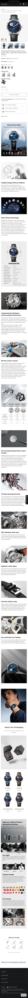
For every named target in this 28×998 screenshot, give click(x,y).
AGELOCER (11, 989)
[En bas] (26, 46)
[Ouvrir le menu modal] (26, 4)
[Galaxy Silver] (2, 67)
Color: (6, 64)
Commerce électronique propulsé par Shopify (11, 992)
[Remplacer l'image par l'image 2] (10, 46)
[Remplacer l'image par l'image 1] (4, 46)
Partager (5, 116)
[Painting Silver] (8, 67)
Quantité (3, 87)
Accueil (3, 9)
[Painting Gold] (12, 67)
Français (3, 987)
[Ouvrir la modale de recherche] (20, 4)
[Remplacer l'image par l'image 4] (22, 46)
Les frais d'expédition (7, 99)
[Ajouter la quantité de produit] (6, 89)
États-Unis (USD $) (13, 987)
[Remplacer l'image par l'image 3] (16, 46)
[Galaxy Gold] (5, 67)
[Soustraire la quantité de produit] (2, 89)
